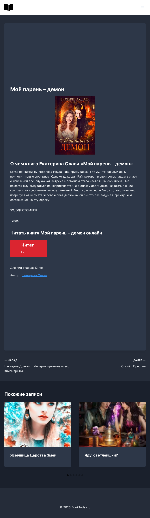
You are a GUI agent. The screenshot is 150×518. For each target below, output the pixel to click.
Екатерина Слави (34, 275)
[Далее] (139, 437)
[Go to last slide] (11, 437)
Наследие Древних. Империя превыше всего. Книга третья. (37, 366)
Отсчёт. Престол (133, 363)
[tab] (68, 475)
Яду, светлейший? (101, 455)
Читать (27, 248)
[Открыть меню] (142, 7)
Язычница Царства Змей (33, 455)
